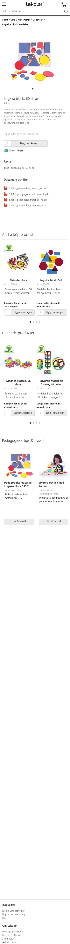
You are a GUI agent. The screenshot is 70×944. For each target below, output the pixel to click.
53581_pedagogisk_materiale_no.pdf (28, 200)
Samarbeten (8, 939)
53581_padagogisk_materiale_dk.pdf (28, 206)
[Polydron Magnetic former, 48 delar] (51, 362)
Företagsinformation (12, 932)
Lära (12, 19)
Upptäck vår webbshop (13, 914)
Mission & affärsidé (12, 935)
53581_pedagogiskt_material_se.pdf (27, 189)
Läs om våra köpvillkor (13, 911)
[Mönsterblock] (18, 261)
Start (5, 19)
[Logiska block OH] (51, 261)
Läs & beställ (19, 521)
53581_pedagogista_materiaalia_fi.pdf (29, 194)
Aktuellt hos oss (10, 942)
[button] (32, 88)
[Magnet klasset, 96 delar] (18, 362)
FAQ (4, 918)
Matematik (24, 19)
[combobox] (35, 12)
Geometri (37, 19)
